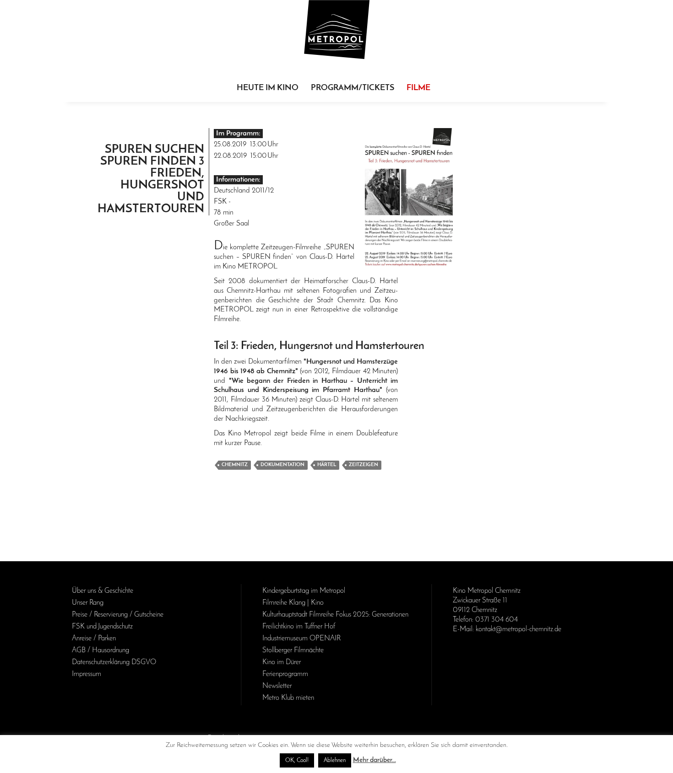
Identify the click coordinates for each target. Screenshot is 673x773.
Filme (418, 88)
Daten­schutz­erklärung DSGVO (114, 662)
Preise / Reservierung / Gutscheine (117, 614)
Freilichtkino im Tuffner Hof (298, 626)
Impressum (86, 674)
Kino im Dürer (281, 662)
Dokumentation (282, 464)
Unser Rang (87, 603)
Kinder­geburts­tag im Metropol (303, 591)
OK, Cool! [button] (297, 760)
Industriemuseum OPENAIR (301, 638)
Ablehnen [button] (335, 760)
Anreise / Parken (94, 638)
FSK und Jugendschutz (102, 626)
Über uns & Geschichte (102, 591)
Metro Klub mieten (288, 698)
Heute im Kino (268, 88)
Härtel (326, 464)
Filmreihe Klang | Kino (293, 603)
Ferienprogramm (285, 674)
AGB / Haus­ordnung (100, 650)
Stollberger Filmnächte (293, 650)
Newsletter (277, 686)
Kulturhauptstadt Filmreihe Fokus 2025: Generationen (335, 614)
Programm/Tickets (352, 88)
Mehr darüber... (374, 760)
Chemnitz (235, 464)
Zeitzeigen (363, 464)
